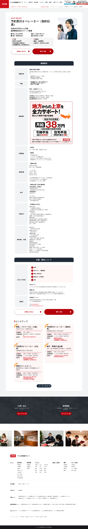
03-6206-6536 (35, 304)
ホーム (47, 6)
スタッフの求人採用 (59, 6)
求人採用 (52, 6)
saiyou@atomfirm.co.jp (37, 305)
